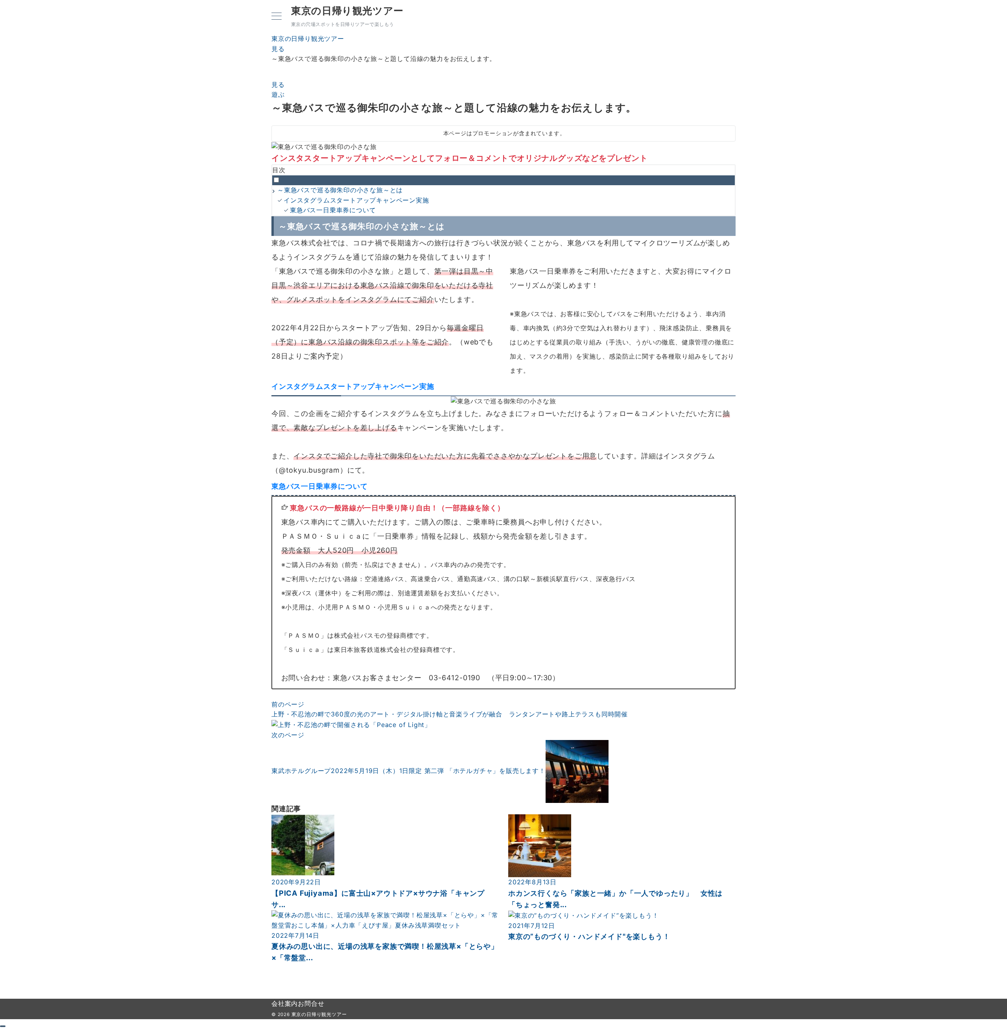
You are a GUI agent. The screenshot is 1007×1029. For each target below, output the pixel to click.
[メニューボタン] (276, 17)
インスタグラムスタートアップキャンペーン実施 (356, 200)
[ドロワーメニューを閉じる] (3, 1026)
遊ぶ (278, 94)
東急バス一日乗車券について (333, 210)
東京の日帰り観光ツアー (347, 11)
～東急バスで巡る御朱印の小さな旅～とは (340, 190)
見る (278, 84)
